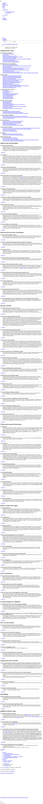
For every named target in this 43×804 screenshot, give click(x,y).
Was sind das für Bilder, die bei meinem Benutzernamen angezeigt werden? (16, 69)
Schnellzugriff (5, 9)
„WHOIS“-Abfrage (7, 732)
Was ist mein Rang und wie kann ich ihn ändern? (11, 71)
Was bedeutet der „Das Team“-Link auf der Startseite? (12, 108)
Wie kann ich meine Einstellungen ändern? (10, 64)
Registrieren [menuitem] (5, 19)
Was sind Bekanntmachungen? (8, 95)
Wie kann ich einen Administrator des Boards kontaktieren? (13, 140)
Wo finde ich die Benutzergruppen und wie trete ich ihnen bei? (14, 104)
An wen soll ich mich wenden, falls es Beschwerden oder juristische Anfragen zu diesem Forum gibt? (21, 139)
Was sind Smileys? (6, 92)
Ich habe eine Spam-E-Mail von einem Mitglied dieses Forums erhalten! (15, 113)
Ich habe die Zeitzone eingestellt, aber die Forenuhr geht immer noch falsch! (16, 67)
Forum (4, 7)
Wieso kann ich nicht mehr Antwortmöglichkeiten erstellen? (13, 79)
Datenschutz (22, 797)
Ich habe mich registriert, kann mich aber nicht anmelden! (13, 56)
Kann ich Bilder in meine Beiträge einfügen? (10, 93)
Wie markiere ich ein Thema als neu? (9, 87)
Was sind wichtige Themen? (8, 96)
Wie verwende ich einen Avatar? (8, 70)
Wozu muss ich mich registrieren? (9, 53)
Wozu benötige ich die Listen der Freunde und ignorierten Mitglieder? (15, 116)
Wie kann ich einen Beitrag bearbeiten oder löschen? (12, 76)
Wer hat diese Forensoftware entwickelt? (10, 137)
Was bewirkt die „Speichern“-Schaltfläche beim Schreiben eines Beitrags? (16, 85)
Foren (4, 15)
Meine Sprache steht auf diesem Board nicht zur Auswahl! (13, 68)
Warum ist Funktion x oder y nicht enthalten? (11, 138)
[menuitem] (9, 11)
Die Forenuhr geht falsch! (7, 66)
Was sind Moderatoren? (7, 102)
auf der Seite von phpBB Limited (34, 716)
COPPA (21, 177)
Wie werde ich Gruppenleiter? (8, 105)
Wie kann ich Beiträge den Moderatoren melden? (11, 84)
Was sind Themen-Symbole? (8, 98)
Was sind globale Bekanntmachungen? (9, 94)
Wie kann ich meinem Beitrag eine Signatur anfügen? (12, 77)
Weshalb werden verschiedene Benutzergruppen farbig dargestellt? (14, 106)
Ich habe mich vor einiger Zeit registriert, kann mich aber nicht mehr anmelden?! (17, 58)
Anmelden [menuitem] (4, 18)
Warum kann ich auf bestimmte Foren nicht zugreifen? (12, 81)
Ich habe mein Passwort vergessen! (9, 59)
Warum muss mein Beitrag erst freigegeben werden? (12, 86)
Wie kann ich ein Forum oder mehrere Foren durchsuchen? (13, 121)
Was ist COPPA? (6, 54)
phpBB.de (30, 268)
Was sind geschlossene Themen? (8, 97)
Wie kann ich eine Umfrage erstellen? (9, 78)
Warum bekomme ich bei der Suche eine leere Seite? (12, 123)
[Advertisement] (21, 29)
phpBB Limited (22, 268)
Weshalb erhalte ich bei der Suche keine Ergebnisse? (12, 122)
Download (4, 2)
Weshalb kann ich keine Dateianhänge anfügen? (11, 82)
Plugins (4, 3)
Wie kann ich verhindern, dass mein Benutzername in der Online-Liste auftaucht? (17, 65)
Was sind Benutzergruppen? (8, 103)
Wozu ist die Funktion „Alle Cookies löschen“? (11, 61)
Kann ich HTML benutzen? (7, 91)
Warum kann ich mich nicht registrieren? (10, 55)
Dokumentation (5, 4)
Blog (3, 6)
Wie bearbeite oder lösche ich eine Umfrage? (10, 80)
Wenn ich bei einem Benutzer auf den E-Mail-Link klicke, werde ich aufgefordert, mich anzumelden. (20, 72)
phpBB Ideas (15, 723)
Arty (5, 769)
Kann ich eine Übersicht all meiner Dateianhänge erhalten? (13, 134)
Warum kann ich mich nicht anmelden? (9, 57)
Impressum (26, 797)
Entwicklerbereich (9, 797)
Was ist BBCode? (6, 90)
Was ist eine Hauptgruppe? (7, 107)
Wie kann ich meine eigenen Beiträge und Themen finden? (13, 125)
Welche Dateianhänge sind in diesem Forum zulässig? (12, 133)
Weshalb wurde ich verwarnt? (8, 83)
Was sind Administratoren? (7, 101)
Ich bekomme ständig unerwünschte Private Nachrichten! (13, 112)
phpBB (6, 767)
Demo (4, 5)
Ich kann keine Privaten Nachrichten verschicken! (11, 111)
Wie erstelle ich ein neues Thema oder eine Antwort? (12, 75)
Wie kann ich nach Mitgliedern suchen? (10, 124)
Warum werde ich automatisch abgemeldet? (10, 60)
